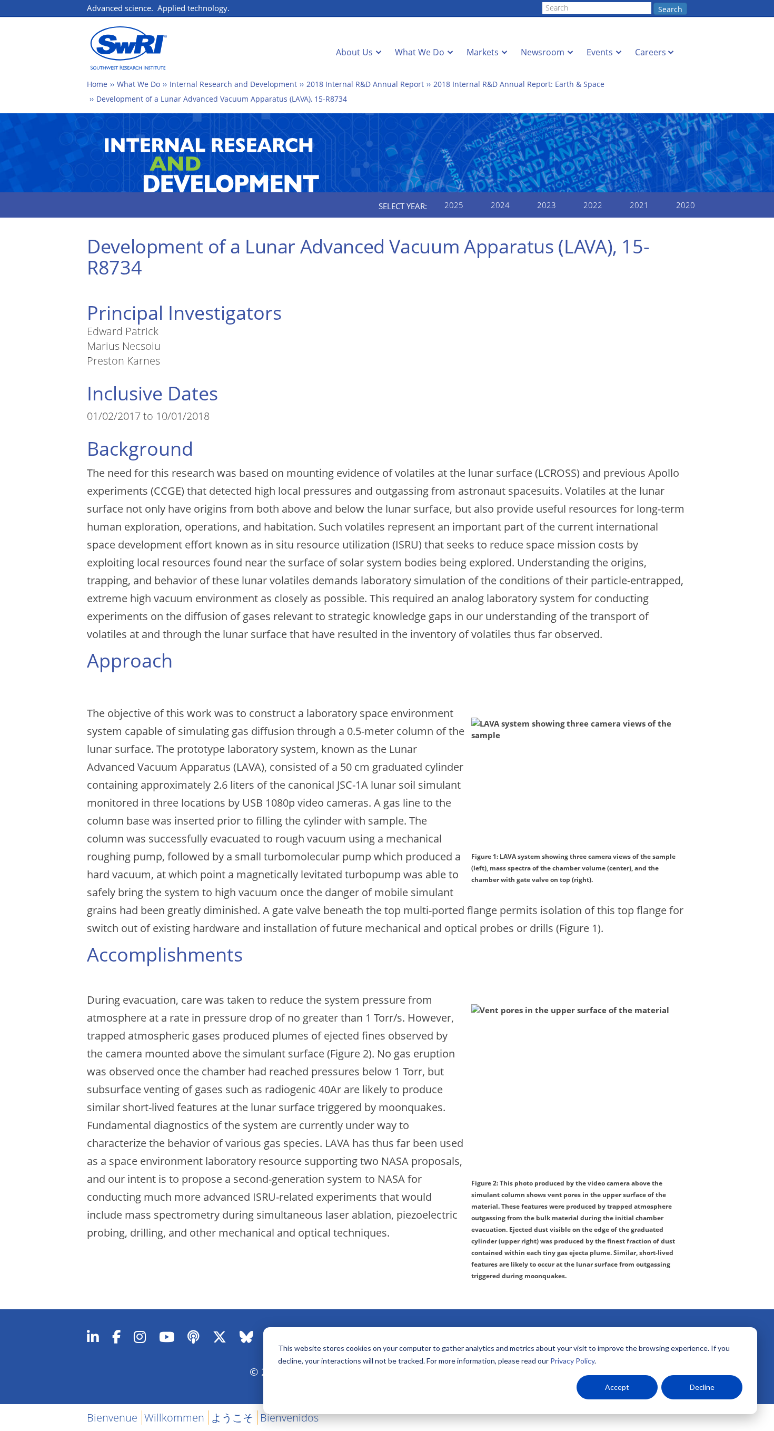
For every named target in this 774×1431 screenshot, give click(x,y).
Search (670, 9)
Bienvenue (112, 1417)
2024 (500, 205)
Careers (650, 52)
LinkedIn (93, 1337)
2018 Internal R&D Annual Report (365, 84)
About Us (354, 52)
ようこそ (232, 1417)
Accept (617, 1387)
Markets (483, 52)
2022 (592, 205)
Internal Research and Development (233, 84)
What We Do (419, 52)
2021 (639, 205)
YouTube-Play (166, 1337)
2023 (546, 205)
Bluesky (246, 1337)
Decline (702, 1387)
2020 (685, 205)
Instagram (140, 1337)
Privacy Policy (572, 1360)
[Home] (131, 48)
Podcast (193, 1337)
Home (97, 84)
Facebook (116, 1337)
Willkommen (174, 1417)
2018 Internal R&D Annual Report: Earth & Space (518, 84)
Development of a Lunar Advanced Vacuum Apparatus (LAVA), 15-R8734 (221, 99)
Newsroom (542, 52)
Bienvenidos (289, 1417)
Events (600, 52)
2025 (453, 205)
